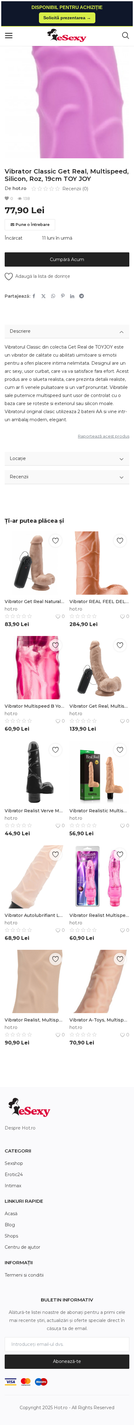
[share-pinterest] (62, 296)
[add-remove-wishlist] (55, 540)
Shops (11, 1236)
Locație (18, 458)
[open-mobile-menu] (8, 35)
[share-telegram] (81, 296)
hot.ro (19, 188)
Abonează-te (67, 1361)
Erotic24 (14, 1174)
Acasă (11, 1213)
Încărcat (13, 238)
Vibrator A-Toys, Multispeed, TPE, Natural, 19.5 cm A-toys (99, 1020)
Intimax (13, 1185)
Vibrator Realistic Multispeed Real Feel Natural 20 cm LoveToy (99, 811)
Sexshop (14, 1163)
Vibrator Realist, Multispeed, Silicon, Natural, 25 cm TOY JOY (35, 1020)
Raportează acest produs (103, 436)
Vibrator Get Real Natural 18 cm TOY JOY (35, 601)
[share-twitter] (43, 296)
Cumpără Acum (67, 259)
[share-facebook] (33, 296)
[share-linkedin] (72, 296)
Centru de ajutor (22, 1247)
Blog (10, 1225)
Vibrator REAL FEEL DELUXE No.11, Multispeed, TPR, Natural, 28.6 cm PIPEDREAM (99, 601)
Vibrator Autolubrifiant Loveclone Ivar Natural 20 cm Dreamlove (35, 915)
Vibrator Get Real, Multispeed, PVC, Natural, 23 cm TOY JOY (99, 706)
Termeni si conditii (24, 1275)
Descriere (20, 331)
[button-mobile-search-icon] (125, 35)
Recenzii (19, 477)
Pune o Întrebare (33, 224)
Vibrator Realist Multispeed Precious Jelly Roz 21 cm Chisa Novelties (99, 915)
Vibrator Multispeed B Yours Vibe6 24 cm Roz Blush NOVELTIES (35, 706)
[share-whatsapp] (53, 296)
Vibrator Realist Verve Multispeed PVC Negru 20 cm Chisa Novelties (35, 811)
